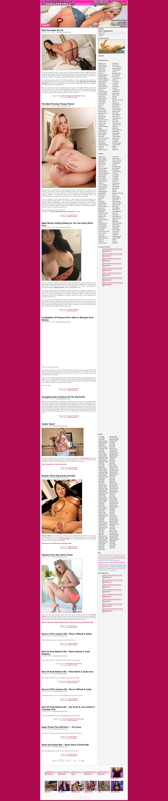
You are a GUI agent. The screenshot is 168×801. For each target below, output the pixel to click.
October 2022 (102, 475)
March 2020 (102, 506)
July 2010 (112, 525)
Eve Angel (101, 136)
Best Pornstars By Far (52, 30)
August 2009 (112, 540)
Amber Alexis (102, 83)
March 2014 (112, 464)
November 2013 (113, 470)
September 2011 (114, 506)
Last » (83, 760)
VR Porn (114, 148)
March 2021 (102, 496)
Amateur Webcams (103, 80)
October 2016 (102, 540)
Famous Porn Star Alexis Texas (57, 555)
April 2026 (101, 439)
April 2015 (112, 447)
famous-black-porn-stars (119, 555)
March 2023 (102, 467)
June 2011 (112, 511)
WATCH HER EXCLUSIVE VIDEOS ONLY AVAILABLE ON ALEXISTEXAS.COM (67, 622)
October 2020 (102, 500)
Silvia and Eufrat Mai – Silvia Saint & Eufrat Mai (65, 745)
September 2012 (114, 491)
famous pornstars (109, 565)
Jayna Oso (69, 681)
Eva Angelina (102, 134)
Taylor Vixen (115, 138)
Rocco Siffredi (73, 643)
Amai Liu (100, 73)
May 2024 (101, 451)
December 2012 (113, 487)
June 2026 (102, 438)
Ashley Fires (101, 96)
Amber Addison (102, 81)
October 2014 (113, 454)
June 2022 (102, 479)
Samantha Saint (116, 118)
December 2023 (103, 457)
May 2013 (112, 479)
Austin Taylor (48, 424)
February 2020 (103, 508)
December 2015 (113, 438)
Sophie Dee (115, 131)
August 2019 (102, 509)
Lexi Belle (115, 85)
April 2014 (112, 463)
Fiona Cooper (102, 139)
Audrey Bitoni (102, 100)
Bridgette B (101, 118)
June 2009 (112, 543)
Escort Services (102, 133)
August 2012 (112, 493)
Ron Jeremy (115, 116)
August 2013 (112, 475)
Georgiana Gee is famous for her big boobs (63, 397)
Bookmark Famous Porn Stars (64, 32)
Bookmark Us (108, 31)
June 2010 (112, 527)
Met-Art (114, 98)
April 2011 (112, 514)
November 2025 (103, 442)
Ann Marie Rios (102, 91)
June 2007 (112, 548)
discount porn (102, 555)
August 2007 (112, 545)
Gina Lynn (101, 141)
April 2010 (112, 528)
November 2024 (103, 448)
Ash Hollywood (102, 95)
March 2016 (102, 549)
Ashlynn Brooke (102, 98)
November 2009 (113, 536)
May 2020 (101, 503)
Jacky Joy (101, 146)
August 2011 (112, 508)
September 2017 (103, 527)
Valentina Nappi (116, 143)
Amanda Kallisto (102, 75)
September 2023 (103, 461)
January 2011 (113, 518)
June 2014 (112, 460)
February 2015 (113, 450)
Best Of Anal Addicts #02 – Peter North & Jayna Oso (67, 671)
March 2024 (102, 453)
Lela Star (114, 80)
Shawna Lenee (116, 124)
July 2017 (101, 530)
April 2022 (101, 482)
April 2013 (112, 481)
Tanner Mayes (116, 136)
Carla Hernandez (103, 119)
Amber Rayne (102, 88)
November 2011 (113, 503)
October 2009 (113, 537)
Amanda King (102, 76)
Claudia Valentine (103, 126)
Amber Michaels (102, 86)
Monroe (71, 96)
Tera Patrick (115, 139)
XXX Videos (113, 570)
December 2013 (113, 469)
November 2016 (103, 539)
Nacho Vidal (115, 103)
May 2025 (101, 445)
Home (100, 31)
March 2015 (112, 448)
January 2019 (102, 514)
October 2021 (102, 491)
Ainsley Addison (102, 66)
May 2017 (101, 533)
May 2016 (101, 546)
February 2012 (113, 499)
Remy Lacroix (116, 111)
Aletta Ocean (65, 96)
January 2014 (113, 467)
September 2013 (114, 473)
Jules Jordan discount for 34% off (62, 211)
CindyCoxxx (101, 124)
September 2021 (103, 493)
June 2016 (102, 545)
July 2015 (112, 442)
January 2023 (102, 470)
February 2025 (103, 447)
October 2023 (102, 460)
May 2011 (112, 512)
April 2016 (101, 548)
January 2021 (102, 497)
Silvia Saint (115, 128)
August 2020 (102, 502)
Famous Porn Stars (73, 309)
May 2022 (101, 481)
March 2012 (112, 497)
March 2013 (112, 482)
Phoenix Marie (116, 108)
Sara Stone (115, 121)
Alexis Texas (73, 215)
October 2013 (113, 472)
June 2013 (112, 478)
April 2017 (101, 534)
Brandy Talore (46, 535)
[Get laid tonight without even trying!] (111, 53)
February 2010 (113, 531)
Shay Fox (115, 126)
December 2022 (103, 472)
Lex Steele (115, 83)
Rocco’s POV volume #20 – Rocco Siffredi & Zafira (67, 634)
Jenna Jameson (116, 66)
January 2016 (113, 436)
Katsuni (114, 71)
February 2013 (113, 484)
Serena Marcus (116, 123)
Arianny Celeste (102, 93)
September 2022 (103, 476)
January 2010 (113, 533)
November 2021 (103, 490)
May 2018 (101, 519)
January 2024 (102, 456)
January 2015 (113, 451)
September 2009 (114, 539)
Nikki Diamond (116, 105)
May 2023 (101, 466)
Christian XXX (72, 719)
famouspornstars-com (104, 567)
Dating (100, 128)
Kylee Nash (115, 76)
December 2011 (113, 502)
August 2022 (102, 478)
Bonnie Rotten (102, 110)
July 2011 (112, 509)
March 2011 (112, 515)
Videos (83, 96)
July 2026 (101, 436)
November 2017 (103, 524)
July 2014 (112, 459)
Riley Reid (115, 113)
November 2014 (113, 453)
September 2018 (103, 515)
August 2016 (102, 543)
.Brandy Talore (65, 539)
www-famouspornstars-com (104, 570)
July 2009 (112, 542)
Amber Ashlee (102, 85)
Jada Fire (101, 148)
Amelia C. (101, 90)
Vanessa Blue (116, 144)
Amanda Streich (102, 78)
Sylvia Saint (73, 754)
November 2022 (103, 473)
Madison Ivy (115, 91)
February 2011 (113, 516)
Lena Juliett (80, 719)
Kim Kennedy (116, 75)
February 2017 (103, 536)
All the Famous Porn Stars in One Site (54, 464)
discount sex (109, 555)
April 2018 (101, 521)
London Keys (116, 90)
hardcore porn (102, 568)
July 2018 (101, 518)
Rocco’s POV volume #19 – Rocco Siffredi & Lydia (66, 689)
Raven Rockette (116, 110)
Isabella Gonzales (103, 144)
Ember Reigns (102, 131)
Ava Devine (101, 103)
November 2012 (113, 488)
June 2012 (112, 496)
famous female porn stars (106, 558)
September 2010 (114, 524)
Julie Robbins (69, 663)
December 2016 (103, 537)
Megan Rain (115, 95)
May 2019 (101, 511)
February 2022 (103, 485)
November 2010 (113, 521)
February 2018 (103, 522)
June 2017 (102, 531)
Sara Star (115, 119)
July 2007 (112, 546)
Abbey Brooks (102, 65)
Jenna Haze (115, 65)
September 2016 (103, 542)
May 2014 (112, 461)
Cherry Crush (102, 121)
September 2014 (114, 456)
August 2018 (102, 516)
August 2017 (102, 528)
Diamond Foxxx (102, 129)
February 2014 (113, 466)
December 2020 (103, 499)
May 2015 (112, 445)
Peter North (77, 96)
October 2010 (113, 522)
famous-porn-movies (103, 556)
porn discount (116, 568)
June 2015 (112, 444)
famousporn (116, 560)
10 (74, 760)
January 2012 (113, 500)
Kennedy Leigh (116, 73)
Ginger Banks (102, 143)
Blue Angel (101, 108)
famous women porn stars (118, 567)
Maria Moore (116, 93)
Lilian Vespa (115, 86)
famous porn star (105, 562)
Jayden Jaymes (102, 149)
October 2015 (113, 441)
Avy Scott (65, 719)
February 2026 (103, 441)
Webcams (115, 149)
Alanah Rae (101, 68)
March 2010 (112, 530)
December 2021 (103, 488)
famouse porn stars (120, 556)
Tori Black (115, 141)
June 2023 (102, 464)
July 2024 (101, 450)
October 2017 (102, 525)
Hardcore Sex (110, 568)
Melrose (114, 96)
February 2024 (103, 454)
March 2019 (102, 512)
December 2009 (113, 534)
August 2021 (102, 494)
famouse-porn (112, 556)
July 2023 (101, 463)
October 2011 (113, 505)
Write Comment (72, 97)
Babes (100, 106)
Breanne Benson (103, 113)
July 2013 (112, 476)
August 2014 (112, 457)
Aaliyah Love (102, 63)
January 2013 (113, 485)
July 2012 (112, 494)
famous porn (107, 560)
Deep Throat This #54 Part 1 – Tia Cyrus (61, 727)
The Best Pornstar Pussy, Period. (58, 104)
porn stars (122, 568)
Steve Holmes (78, 663)
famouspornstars (120, 565)
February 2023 (103, 469)
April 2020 (101, 505)
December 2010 (113, 519)
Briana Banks (102, 116)
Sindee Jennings (117, 129)
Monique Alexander (117, 100)
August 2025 (102, 444)
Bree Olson (101, 114)
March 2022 (102, 484)
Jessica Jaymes (116, 68)
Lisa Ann (114, 88)
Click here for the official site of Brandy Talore (57, 543)
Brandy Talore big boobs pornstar (58, 476)
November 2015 (113, 439)
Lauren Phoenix (116, 78)
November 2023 (103, 459)
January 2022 (102, 487)
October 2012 (113, 490)
